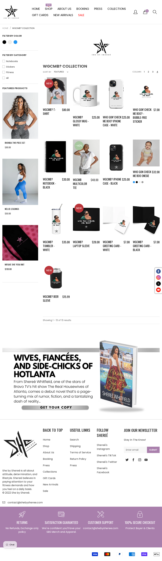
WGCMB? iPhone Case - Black (112, 181)
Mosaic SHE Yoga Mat (14, 264)
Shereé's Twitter (107, 462)
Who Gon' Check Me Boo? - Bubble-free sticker (142, 116)
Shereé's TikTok (106, 455)
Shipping (75, 446)
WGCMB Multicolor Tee (80, 184)
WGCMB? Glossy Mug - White (81, 121)
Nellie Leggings (12, 208)
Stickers (10, 66)
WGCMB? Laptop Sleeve (81, 244)
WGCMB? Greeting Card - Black (142, 246)
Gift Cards (40, 15)
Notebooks (12, 61)
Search (74, 439)
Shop (48, 8)
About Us (64, 9)
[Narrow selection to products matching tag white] (10, 42)
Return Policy (78, 459)
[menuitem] (35, 9)
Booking (82, 9)
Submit (153, 449)
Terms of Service (80, 452)
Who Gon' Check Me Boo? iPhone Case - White (112, 121)
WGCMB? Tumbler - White (49, 246)
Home (36, 9)
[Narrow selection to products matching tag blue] (15, 42)
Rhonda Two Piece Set (15, 142)
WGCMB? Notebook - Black (49, 183)
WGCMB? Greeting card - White (112, 246)
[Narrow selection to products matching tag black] (4, 42)
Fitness (10, 72)
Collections (116, 9)
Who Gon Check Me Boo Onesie (142, 174)
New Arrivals (63, 15)
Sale (45, 491)
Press (98, 9)
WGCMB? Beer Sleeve (51, 298)
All (7, 78)
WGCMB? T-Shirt (49, 112)
